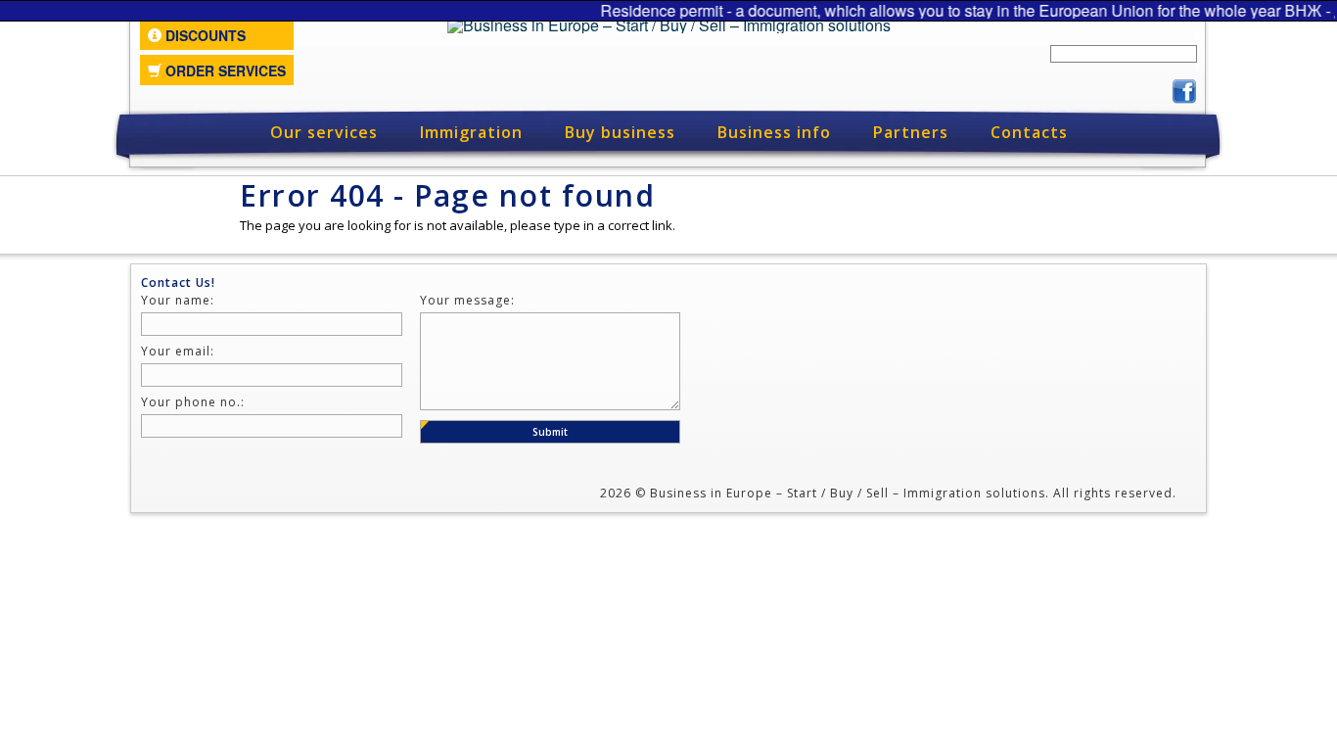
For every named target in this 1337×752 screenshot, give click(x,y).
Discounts (203, 35)
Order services (223, 70)
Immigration (471, 132)
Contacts (1029, 132)
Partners (910, 132)
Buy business (620, 132)
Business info (774, 132)
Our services (324, 132)
